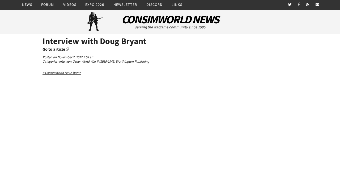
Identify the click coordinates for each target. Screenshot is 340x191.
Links (177, 4)
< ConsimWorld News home (61, 73)
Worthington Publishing (132, 61)
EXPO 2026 (94, 4)
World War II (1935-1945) (98, 61)
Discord (154, 4)
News (27, 4)
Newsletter (125, 4)
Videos (69, 4)
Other (76, 61)
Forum (47, 4)
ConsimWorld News (170, 19)
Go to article (53, 49)
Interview (65, 61)
